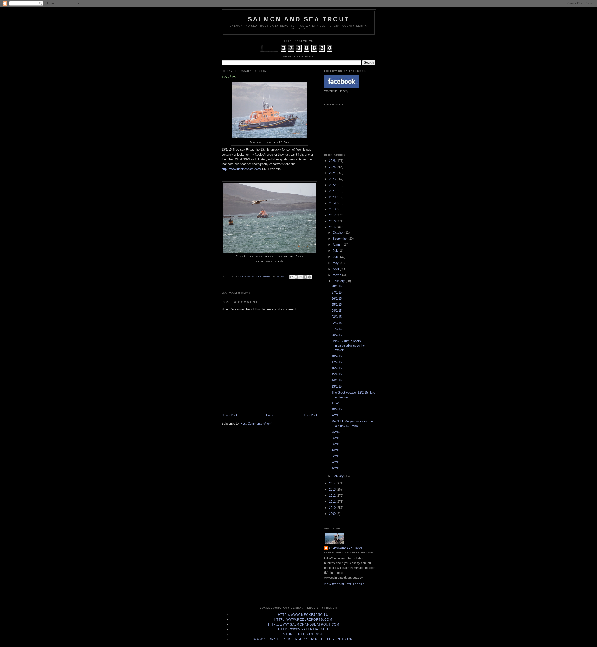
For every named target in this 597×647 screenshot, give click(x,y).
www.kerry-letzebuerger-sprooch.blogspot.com (303, 639)
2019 (333, 203)
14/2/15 (337, 380)
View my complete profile (344, 584)
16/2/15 (337, 368)
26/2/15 (337, 298)
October (338, 232)
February (339, 281)
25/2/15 (337, 304)
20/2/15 (337, 335)
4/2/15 (336, 450)
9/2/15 (336, 415)
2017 (333, 215)
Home (270, 415)
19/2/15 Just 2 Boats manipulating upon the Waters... (348, 345)
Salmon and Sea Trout (299, 19)
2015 (333, 227)
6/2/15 (336, 438)
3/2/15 (336, 456)
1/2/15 (336, 468)
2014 (333, 483)
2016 (333, 221)
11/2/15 (336, 403)
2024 (333, 173)
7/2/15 (336, 432)
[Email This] (291, 277)
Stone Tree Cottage (303, 634)
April (336, 269)
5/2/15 (336, 444)
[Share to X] (300, 277)
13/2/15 (337, 386)
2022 (333, 185)
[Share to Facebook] (305, 277)
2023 (333, 179)
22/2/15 (337, 323)
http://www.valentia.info (303, 629)
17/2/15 (337, 362)
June (336, 257)
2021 (333, 191)
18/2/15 (337, 356)
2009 (333, 514)
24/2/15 (337, 310)
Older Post (310, 415)
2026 (333, 161)
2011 (333, 501)
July (336, 251)
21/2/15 (337, 329)
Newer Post (229, 415)
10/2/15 (337, 409)
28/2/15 (337, 286)
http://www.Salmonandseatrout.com (303, 624)
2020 (333, 197)
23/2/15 (337, 316)
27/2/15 (337, 292)
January (338, 476)
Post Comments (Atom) (256, 423)
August (338, 244)
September (340, 238)
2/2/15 (336, 462)
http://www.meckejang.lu (303, 614)
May (336, 263)
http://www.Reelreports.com (303, 619)
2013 (333, 489)
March (337, 275)
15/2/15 (337, 374)
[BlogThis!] (296, 277)
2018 (333, 209)
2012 (333, 495)
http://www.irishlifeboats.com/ (241, 169)
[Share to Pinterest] (309, 277)
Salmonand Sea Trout (345, 548)
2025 (333, 167)
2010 (333, 507)
